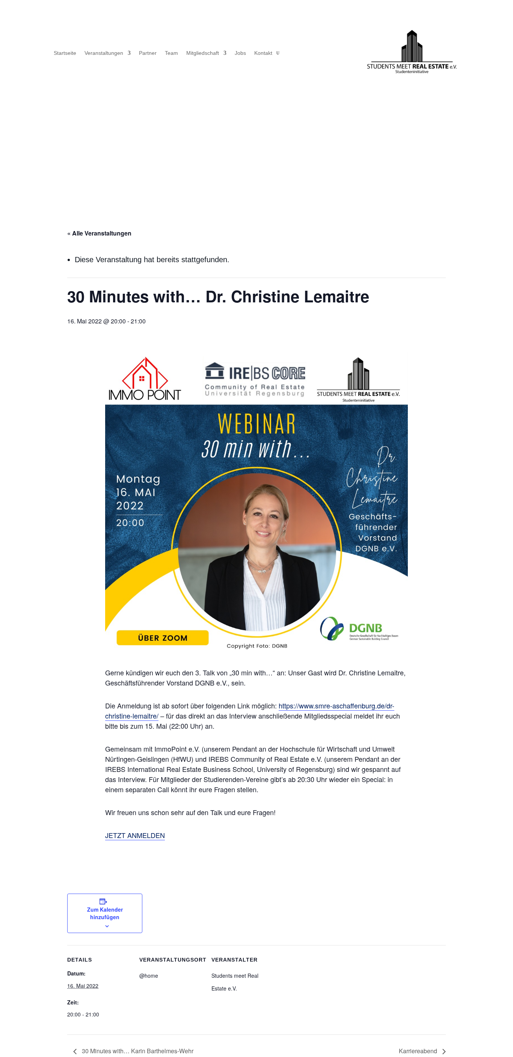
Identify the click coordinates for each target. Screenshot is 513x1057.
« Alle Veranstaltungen (99, 233)
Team (171, 53)
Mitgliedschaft (202, 53)
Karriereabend (419, 1050)
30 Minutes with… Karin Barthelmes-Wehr (136, 1050)
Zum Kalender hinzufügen (105, 913)
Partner (148, 53)
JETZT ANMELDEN (135, 835)
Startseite (65, 53)
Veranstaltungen (103, 53)
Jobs (240, 53)
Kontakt (263, 53)
